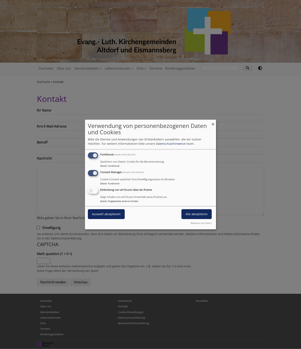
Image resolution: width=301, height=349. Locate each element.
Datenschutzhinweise (171, 144)
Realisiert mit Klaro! (201, 223)
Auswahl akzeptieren (106, 214)
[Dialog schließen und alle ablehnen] (213, 122)
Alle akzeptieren (197, 214)
